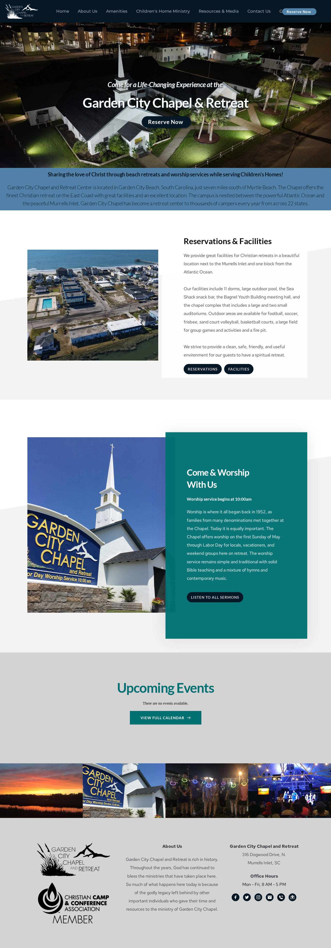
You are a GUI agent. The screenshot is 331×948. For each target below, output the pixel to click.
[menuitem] (62, 11)
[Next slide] (319, 106)
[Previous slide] (12, 106)
